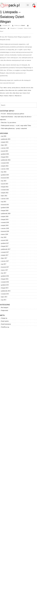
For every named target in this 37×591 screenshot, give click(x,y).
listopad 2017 (4, 246)
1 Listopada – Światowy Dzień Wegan (12, 17)
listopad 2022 (4, 186)
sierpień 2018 (4, 225)
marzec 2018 (4, 234)
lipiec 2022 (4, 195)
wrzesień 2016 (5, 282)
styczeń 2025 (4, 151)
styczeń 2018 (4, 240)
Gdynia (29, 90)
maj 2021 (3, 201)
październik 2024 (5, 160)
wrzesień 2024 (5, 163)
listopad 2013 (4, 288)
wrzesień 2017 (5, 252)
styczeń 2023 (4, 183)
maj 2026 (3, 136)
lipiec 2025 (4, 145)
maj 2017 (3, 264)
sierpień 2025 (4, 142)
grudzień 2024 (5, 154)
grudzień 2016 (5, 276)
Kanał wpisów (5, 321)
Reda (14, 93)
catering (9, 87)
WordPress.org (5, 327)
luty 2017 (3, 273)
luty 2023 (3, 181)
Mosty (11, 93)
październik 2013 (5, 291)
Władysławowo (18, 95)
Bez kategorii (4, 307)
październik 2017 (5, 249)
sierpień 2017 (4, 255)
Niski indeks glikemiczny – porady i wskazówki (14, 128)
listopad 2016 (4, 279)
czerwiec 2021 (5, 198)
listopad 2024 (4, 157)
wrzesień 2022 (5, 189)
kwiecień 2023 (5, 178)
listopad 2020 (4, 210)
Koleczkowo (2, 93)
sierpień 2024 (4, 166)
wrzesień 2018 (5, 222)
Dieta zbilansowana (9, 90)
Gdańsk (25, 90)
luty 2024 (3, 172)
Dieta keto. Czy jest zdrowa (8, 122)
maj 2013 (3, 300)
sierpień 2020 (4, 216)
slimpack (23, 25)
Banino (5, 87)
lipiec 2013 (4, 297)
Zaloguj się (4, 318)
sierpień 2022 (4, 192)
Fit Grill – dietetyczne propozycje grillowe (12, 113)
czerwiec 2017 (5, 261)
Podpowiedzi (3, 28)
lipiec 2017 (4, 258)
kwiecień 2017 (5, 267)
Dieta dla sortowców (25, 87)
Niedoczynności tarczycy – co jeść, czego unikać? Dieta (16, 125)
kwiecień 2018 (5, 231)
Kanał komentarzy (6, 324)
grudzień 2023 (5, 175)
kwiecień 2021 (5, 204)
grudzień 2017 (5, 243)
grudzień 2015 (5, 285)
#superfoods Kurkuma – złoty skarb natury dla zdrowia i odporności (15, 118)
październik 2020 (5, 213)
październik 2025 (5, 139)
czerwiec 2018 (5, 228)
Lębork (7, 93)
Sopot (20, 93)
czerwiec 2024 (5, 169)
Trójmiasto (6, 95)
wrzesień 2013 (5, 294)
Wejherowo (11, 95)
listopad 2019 (4, 219)
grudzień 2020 (5, 207)
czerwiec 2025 (5, 148)
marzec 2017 (4, 270)
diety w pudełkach (19, 90)
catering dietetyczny (16, 87)
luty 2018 (3, 237)
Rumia (17, 93)
